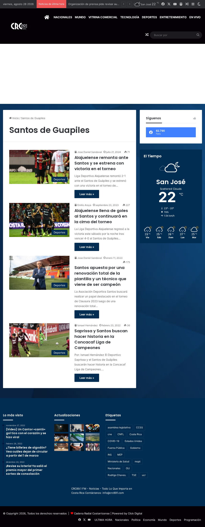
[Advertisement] (102, 74)
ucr (144, 475)
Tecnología (129, 17)
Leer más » (86, 194)
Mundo (80, 17)
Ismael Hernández (87, 325)
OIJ (128, 468)
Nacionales (63, 17)
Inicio (15, 118)
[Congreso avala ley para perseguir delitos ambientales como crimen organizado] (92, 437)
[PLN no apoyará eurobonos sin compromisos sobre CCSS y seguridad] (77, 437)
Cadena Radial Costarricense (92, 513)
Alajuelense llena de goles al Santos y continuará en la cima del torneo (101, 216)
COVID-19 (113, 441)
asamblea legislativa (119, 427)
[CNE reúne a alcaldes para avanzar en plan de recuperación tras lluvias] (61, 437)
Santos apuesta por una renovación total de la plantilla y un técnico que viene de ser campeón (100, 276)
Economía (149, 519)
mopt (137, 461)
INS (110, 454)
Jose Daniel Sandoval (89, 152)
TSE (134, 475)
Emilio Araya (84, 205)
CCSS (139, 427)
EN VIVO (195, 17)
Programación (192, 519)
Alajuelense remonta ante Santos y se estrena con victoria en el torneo (101, 163)
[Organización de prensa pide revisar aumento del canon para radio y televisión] (92, 428)
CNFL (121, 434)
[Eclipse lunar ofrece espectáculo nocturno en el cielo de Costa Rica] (61, 428)
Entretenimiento (173, 17)
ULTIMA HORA (103, 519)
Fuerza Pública (116, 447)
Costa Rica (136, 434)
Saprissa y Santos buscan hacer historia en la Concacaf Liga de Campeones (101, 339)
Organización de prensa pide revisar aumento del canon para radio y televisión (117, 4)
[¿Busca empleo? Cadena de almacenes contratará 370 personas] (92, 447)
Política (136, 519)
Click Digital (135, 513)
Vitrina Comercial (103, 17)
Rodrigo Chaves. (117, 475)
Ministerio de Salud (118, 461)
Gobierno (135, 447)
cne (110, 434)
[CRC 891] (16, 26)
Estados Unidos (133, 441)
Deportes (149, 17)
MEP (120, 454)
